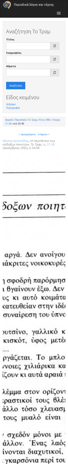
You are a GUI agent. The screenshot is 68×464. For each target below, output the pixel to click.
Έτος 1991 (44, 119)
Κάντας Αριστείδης (15, 141)
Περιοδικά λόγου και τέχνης (34, 4)
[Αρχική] (7, 5)
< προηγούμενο (27, 134)
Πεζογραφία (13, 107)
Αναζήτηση (15, 85)
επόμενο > (43, 134)
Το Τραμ (32, 119)
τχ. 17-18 (48, 144)
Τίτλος (10, 39)
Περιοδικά (20, 119)
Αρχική (9, 119)
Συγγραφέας (13, 52)
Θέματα (11, 66)
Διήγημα (11, 104)
